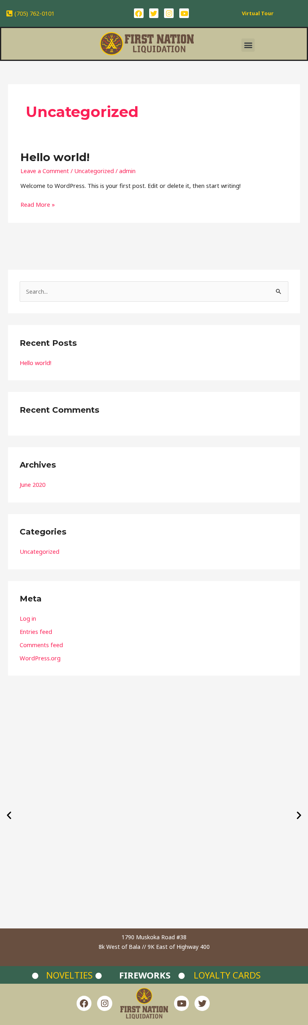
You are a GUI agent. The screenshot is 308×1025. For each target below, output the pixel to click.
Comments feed (41, 645)
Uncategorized (94, 171)
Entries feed (36, 632)
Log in (28, 618)
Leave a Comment (44, 171)
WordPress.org (40, 658)
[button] (248, 45)
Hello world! (54, 157)
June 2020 (32, 484)
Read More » (37, 204)
